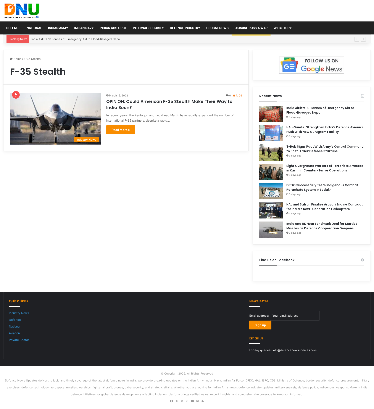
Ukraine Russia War (251, 28)
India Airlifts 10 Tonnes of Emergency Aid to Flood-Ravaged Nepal (75, 39)
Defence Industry (185, 28)
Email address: (259, 315)
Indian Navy (84, 28)
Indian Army (58, 28)
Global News (217, 28)
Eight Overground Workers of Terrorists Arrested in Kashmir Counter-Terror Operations (324, 168)
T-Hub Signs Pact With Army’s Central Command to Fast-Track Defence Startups (325, 148)
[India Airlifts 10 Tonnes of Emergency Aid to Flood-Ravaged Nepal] (271, 114)
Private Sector (19, 340)
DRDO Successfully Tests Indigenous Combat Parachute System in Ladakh (322, 187)
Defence (13, 28)
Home (17, 58)
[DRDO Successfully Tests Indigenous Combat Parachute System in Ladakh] (271, 191)
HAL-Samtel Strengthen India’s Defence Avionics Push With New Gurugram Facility (325, 129)
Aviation (14, 333)
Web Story (283, 28)
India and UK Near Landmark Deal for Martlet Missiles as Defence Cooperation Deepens (321, 226)
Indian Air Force (113, 28)
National (34, 28)
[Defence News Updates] (22, 11)
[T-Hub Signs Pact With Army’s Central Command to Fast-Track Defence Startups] (271, 152)
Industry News (19, 313)
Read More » (121, 130)
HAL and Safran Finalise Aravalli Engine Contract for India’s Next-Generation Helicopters (324, 206)
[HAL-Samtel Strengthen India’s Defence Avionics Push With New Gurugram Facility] (271, 133)
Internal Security (148, 28)
